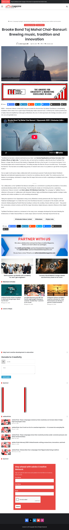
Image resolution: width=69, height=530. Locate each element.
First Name (18, 477)
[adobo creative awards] (34, 91)
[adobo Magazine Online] (13, 6)
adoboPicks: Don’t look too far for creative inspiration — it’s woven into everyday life (38, 427)
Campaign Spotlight (18, 21)
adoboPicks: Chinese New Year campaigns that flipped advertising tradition (35, 450)
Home (10, 21)
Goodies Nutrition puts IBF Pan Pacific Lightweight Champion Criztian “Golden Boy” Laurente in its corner (34, 300)
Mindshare (39, 219)
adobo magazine (23, 43)
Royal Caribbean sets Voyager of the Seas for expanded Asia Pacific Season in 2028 (31, 1)
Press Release (40, 25)
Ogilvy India (50, 219)
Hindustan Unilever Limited (24, 219)
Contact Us (25, 527)
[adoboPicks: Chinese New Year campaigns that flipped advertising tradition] (6, 452)
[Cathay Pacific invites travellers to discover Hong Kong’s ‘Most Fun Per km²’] (11, 290)
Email (17, 490)
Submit (18, 506)
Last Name (18, 484)
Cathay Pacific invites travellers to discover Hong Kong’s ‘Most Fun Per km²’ (11, 299)
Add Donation (6, 377)
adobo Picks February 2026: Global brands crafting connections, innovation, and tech (38, 442)
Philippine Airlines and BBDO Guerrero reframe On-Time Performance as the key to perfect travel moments (56, 300)
